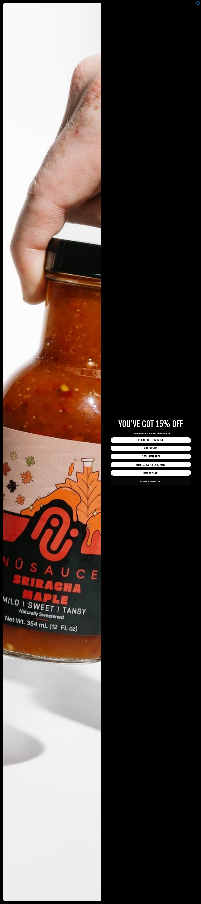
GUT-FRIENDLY (150, 448)
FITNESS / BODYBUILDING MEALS (150, 464)
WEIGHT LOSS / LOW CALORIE (151, 440)
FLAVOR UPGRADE (151, 472)
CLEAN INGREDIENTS (151, 456)
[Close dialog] (198, 3)
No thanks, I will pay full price (150, 482)
